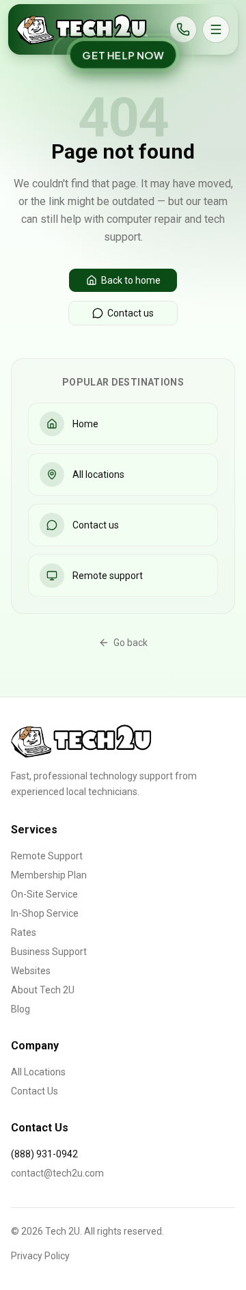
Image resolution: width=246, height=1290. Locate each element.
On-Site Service (44, 894)
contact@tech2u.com (57, 1173)
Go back (130, 642)
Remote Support (47, 855)
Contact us (130, 313)
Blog (20, 1009)
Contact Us (34, 1091)
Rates (23, 932)
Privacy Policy (40, 1255)
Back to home (131, 280)
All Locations (38, 1071)
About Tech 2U (42, 989)
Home (85, 423)
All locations (98, 474)
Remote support (107, 575)
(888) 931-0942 (44, 1153)
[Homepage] (82, 29)
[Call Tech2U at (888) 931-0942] (183, 29)
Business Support (49, 951)
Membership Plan (49, 875)
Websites (31, 970)
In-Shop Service (45, 913)
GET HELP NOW (123, 55)
